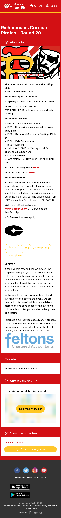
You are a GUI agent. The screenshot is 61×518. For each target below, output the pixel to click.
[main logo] (6, 6)
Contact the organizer (33, 449)
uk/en (38, 5)
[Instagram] (35, 470)
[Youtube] (44, 470)
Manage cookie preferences (30, 477)
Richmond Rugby (13, 442)
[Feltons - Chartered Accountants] (30, 340)
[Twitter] (26, 470)
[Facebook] (17, 470)
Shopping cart (19, 6)
